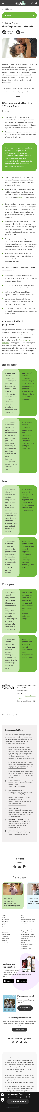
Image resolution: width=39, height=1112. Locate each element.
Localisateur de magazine (25, 1008)
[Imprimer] (24, 866)
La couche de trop (26, 929)
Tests (22, 917)
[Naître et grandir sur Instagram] (13, 1042)
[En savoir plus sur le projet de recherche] (2, 1099)
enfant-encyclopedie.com (17, 768)
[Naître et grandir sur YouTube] (25, 1042)
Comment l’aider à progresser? (17, 92)
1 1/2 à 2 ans (8, 9)
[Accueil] (19, 3)
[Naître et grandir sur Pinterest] (21, 1042)
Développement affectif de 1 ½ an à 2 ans (20, 88)
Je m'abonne (19, 1030)
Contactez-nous (26, 948)
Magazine (5, 938)
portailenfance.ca (14, 827)
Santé (4, 917)
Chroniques (6, 935)
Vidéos (4, 940)
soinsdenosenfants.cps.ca (17, 805)
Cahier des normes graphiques (27, 945)
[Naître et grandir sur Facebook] (17, 1042)
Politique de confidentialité (25, 939)
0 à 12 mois (5, 921)
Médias (23, 942)
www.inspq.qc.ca (28, 759)
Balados (5, 942)
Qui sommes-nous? (27, 935)
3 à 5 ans (5, 925)
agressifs (20, 197)
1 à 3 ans (5, 923)
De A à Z (5, 915)
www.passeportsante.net (16, 786)
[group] (13, 895)
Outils (22, 915)
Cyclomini (24, 923)
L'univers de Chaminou (28, 921)
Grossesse (5, 919)
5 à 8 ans (5, 927)
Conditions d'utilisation (28, 937)
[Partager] (14, 866)
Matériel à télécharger (28, 919)
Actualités (5, 933)
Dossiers (5, 937)
